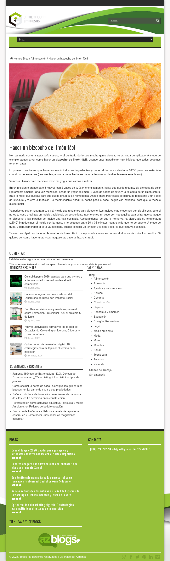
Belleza (98, 292)
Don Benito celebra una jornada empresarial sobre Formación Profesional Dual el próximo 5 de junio (52, 313)
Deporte (98, 307)
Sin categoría (97, 374)
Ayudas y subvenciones (108, 288)
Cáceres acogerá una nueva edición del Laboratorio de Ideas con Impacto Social (44, 465)
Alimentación (38, 58)
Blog (25, 58)
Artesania (99, 283)
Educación (100, 316)
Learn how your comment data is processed (84, 264)
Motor (97, 340)
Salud (97, 349)
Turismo (98, 359)
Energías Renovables (106, 321)
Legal (97, 326)
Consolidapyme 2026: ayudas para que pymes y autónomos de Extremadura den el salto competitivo (53, 280)
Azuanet (81, 556)
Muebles (99, 345)
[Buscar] (157, 21)
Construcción (101, 302)
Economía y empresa (106, 311)
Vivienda (99, 364)
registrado (33, 259)
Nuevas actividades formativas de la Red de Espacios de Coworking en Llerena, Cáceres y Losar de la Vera (52, 330)
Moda (97, 335)
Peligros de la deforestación (46, 406)
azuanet (16, 457)
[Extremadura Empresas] (36, 24)
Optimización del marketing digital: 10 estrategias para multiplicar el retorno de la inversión (49, 348)
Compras (99, 297)
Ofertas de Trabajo (100, 370)
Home (17, 58)
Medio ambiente (103, 330)
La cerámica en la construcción (46, 398)
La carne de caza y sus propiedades (49, 389)
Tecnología (100, 354)
